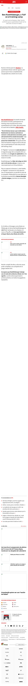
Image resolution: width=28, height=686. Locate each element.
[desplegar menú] (2, 2)
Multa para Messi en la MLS (17, 554)
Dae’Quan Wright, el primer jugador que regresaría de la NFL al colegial (13, 501)
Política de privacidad (15, 635)
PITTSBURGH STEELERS (14, 11)
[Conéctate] (26, 2)
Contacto (3, 635)
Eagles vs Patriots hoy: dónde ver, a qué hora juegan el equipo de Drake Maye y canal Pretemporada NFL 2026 (13, 517)
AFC (9, 8)
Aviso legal (8, 635)
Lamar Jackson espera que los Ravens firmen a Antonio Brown (18, 254)
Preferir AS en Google (12, 53)
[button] (2, 53)
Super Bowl (17, 8)
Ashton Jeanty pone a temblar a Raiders (13, 505)
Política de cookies (4, 637)
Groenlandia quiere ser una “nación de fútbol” (13, 593)
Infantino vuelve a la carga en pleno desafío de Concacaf (18, 564)
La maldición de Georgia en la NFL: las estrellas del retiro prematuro (13, 508)
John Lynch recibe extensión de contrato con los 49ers (18, 244)
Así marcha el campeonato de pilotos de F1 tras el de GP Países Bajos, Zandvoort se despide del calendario (13, 549)
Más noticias (23, 526)
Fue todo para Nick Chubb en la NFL (12, 521)
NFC (12, 8)
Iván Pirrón (9, 45)
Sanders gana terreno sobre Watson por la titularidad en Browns (14, 512)
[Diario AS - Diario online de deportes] (14, 2)
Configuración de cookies (14, 637)
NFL (2, 5)
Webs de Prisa (21, 644)
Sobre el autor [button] (8, 48)
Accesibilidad (22, 637)
